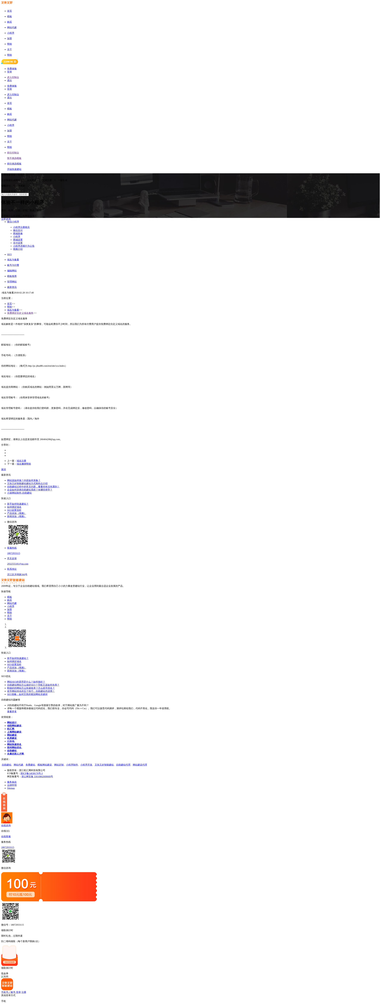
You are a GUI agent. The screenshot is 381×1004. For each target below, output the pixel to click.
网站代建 (12, 603)
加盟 (9, 609)
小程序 (16, 236)
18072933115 (7, 847)
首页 (9, 303)
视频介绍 (18, 249)
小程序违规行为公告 (24, 246)
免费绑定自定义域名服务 (20, 313)
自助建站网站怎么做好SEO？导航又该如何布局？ (33, 685)
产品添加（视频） (16, 513)
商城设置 (18, 239)
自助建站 (6, 764)
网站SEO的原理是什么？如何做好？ (26, 681)
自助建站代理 (123, 764)
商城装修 (18, 233)
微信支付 (18, 230)
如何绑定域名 (14, 507)
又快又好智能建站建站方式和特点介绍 (27, 483)
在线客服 (6, 836)
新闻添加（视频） (16, 516)
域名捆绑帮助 (24, 464)
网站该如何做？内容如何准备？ (23, 480)
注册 (23, 992)
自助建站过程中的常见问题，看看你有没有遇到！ (33, 486)
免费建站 (30, 764)
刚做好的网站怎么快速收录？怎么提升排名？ (31, 688)
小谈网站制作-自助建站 (19, 493)
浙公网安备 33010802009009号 (37, 776)
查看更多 (12, 711)
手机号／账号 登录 (11, 992)
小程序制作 (72, 764)
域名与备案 (13, 310)
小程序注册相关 (21, 227)
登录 (9, 72)
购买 (9, 600)
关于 (9, 615)
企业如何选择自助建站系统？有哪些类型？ (29, 489)
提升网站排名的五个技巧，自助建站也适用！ (31, 691)
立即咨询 (6, 219)
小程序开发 (86, 764)
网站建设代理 (140, 764)
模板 (9, 597)
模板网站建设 (45, 764)
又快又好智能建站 (104, 764)
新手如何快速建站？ (18, 504)
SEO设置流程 (14, 510)
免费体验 (12, 68)
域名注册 (21, 460)
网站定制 (59, 764)
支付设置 (18, 243)
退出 (9, 80)
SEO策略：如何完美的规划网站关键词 (27, 694)
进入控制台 (13, 77)
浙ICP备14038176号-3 (31, 773)
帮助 (9, 307)
